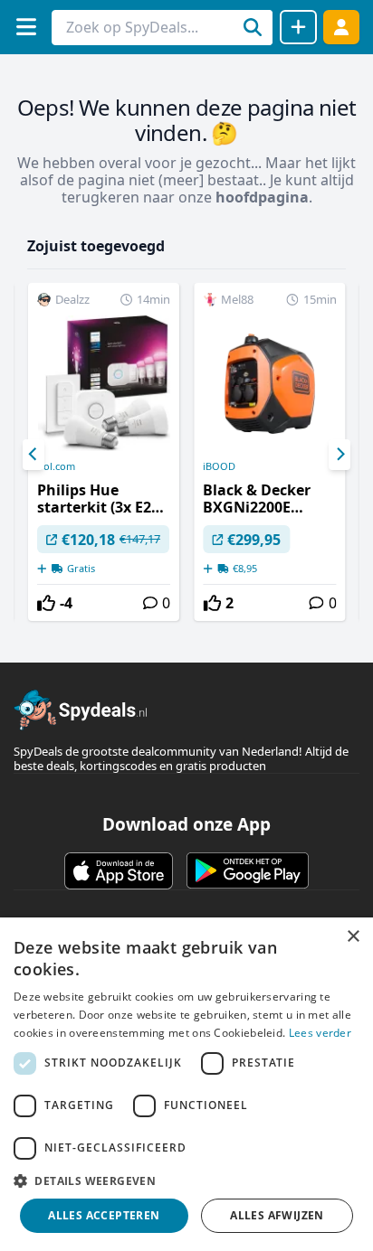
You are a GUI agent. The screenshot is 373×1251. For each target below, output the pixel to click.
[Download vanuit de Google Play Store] (247, 870)
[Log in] (341, 26)
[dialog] (186, 1084)
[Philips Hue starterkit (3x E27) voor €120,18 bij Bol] (103, 452)
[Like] (46, 603)
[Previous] (33, 454)
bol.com (56, 466)
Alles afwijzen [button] (277, 1215)
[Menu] (26, 26)
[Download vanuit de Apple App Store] (118, 870)
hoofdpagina (262, 197)
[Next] (339, 454)
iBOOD (219, 466)
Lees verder (320, 1032)
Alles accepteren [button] (103, 1215)
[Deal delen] (298, 27)
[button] (186, 1180)
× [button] (352, 937)
